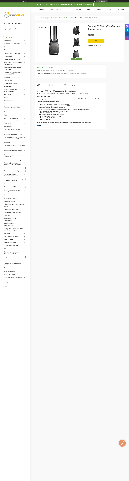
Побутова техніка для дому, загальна (12, 130)
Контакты (78, 9)
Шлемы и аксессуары (10, 260)
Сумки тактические (9, 274)
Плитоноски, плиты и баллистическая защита (11, 175)
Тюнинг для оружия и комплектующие (10, 90)
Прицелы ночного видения (12, 50)
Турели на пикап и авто (11, 184)
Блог (88, 9)
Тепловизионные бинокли (11, 77)
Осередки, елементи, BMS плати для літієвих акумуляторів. (13, 229)
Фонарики (7, 142)
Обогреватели (8, 126)
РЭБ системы (8, 56)
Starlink (6, 97)
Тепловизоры (8, 40)
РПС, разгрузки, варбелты (11, 245)
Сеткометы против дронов (12, 59)
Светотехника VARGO (10, 187)
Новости (98, 9)
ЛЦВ (5, 115)
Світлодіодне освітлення (11, 236)
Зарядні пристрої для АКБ (11, 209)
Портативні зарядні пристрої (12, 212)
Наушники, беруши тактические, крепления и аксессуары (13, 179)
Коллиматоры (8, 80)
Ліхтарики (7, 233)
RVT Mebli (121, 9)
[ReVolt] (15, 15)
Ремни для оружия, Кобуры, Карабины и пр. (12, 108)
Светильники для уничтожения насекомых (13, 155)
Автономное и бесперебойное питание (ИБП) (13, 63)
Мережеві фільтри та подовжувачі (10, 219)
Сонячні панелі (8, 112)
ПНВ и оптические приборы (12, 171)
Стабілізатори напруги (10, 198)
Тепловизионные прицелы (12, 43)
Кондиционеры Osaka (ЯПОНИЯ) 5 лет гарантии (14, 146)
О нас (5, 286)
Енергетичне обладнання (11, 257)
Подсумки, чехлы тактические (13, 268)
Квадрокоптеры (8, 94)
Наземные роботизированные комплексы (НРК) (13, 73)
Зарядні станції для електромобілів (10, 224)
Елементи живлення (10, 242)
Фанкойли (7, 215)
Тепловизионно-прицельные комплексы (12, 68)
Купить (96, 40)
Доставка (109, 9)
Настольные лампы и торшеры (13, 160)
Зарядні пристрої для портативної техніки (14, 205)
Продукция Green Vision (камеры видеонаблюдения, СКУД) (13, 138)
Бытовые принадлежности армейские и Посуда (12, 252)
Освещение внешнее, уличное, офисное (13, 151)
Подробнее (88, 5)
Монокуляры (8, 100)
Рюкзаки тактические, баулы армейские (12, 264)
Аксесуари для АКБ (10, 201)
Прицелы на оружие (10, 168)
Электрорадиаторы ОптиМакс (13, 134)
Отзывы (6, 282)
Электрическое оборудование (13, 277)
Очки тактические (9, 271)
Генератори (7, 123)
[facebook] (38, 126)
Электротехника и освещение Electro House (13, 191)
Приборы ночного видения (12, 53)
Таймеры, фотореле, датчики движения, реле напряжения (12, 163)
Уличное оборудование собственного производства (12, 119)
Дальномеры (8, 86)
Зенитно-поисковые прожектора (13, 104)
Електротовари (8, 239)
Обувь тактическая (9, 249)
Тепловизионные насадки (11, 47)
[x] (40, 126)
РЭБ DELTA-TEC (63, 17)
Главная (41, 9)
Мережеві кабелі (9, 195)
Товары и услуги (8, 37)
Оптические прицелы (10, 83)
